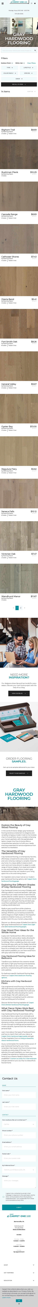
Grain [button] (18, 79)
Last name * (5, 1102)
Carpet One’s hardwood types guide (14, 1036)
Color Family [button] (8, 73)
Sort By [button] (30, 91)
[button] (28, 3)
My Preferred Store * (8, 1165)
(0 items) (35, 3)
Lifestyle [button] (27, 67)
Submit (19, 1207)
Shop (6, 1265)
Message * (5, 1176)
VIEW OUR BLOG (17, 693)
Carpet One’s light (28, 924)
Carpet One (4, 20)
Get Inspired (9, 1273)
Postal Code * (6, 1153)
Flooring (14, 20)
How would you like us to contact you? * (14, 1120)
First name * (6, 1090)
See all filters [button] (17, 84)
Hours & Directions (19, 1229)
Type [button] (8, 67)
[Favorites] (31, 3)
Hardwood (22, 20)
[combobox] (17, 50)
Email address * (7, 1142)
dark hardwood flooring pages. (16, 926)
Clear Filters (31, 63)
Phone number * (7, 1130)
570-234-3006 (19, 14)
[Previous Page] (13, 608)
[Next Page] (24, 608)
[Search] (35, 50)
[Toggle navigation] (2, 3)
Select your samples (17, 773)
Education (8, 1280)
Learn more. (6, 1297)
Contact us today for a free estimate (23, 1058)
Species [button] (27, 73)
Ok (19, 1300)
